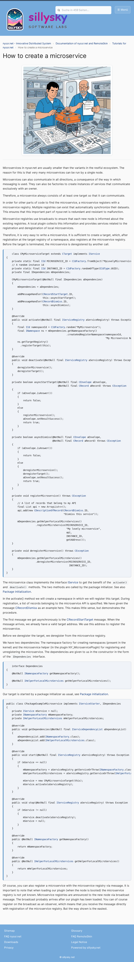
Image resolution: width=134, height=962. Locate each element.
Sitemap (9, 930)
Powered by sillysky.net (85, 947)
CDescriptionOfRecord (48, 510)
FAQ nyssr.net (12, 936)
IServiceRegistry (73, 319)
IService (94, 253)
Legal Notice (79, 942)
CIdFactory (79, 261)
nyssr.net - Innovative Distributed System (27, 43)
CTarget (67, 253)
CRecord (84, 385)
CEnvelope (85, 382)
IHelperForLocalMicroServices (44, 680)
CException (119, 385)
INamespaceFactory (36, 673)
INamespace (33, 330)
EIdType (105, 268)
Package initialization (17, 591)
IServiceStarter (89, 703)
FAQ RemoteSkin (81, 936)
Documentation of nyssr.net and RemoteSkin (82, 43)
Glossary (76, 930)
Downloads (11, 942)
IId (43, 261)
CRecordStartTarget (55, 294)
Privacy (8, 947)
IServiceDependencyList (87, 729)
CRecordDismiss (52, 301)
